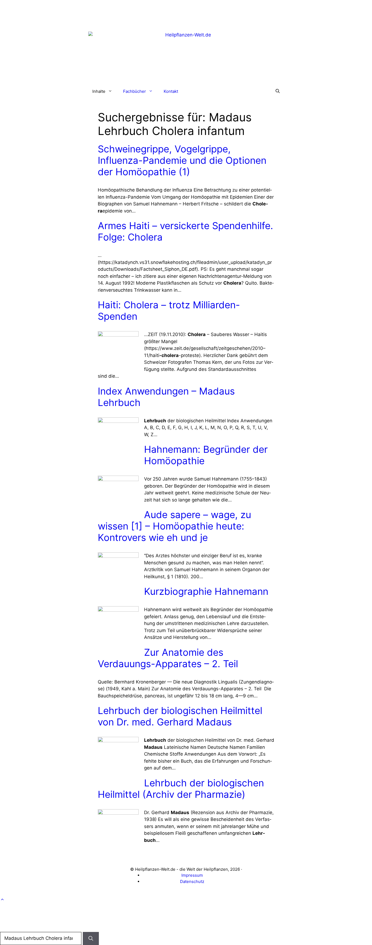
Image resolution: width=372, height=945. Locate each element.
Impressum (192, 875)
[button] (277, 91)
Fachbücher (134, 91)
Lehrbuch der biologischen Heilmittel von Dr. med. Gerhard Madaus (180, 716)
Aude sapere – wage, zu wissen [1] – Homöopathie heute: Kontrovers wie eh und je (174, 526)
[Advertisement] (186, 12)
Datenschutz (192, 881)
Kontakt (171, 91)
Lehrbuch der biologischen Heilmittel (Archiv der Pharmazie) (181, 788)
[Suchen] (91, 938)
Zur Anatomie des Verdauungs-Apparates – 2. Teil (168, 658)
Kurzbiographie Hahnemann (206, 591)
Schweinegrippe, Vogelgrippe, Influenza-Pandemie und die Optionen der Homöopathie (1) (182, 160)
